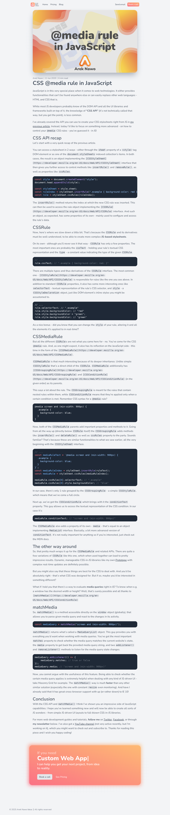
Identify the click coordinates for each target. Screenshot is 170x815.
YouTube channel (84, 724)
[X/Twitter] (16, 803)
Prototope (121, 560)
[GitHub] (26, 803)
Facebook (118, 719)
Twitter (108, 719)
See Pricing (61, 776)
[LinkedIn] (21, 803)
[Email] (11, 803)
